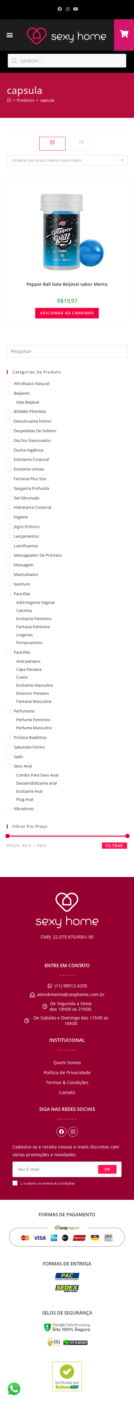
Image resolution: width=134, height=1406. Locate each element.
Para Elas (22, 593)
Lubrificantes (26, 546)
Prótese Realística (30, 737)
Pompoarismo (29, 642)
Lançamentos (26, 536)
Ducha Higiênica (28, 450)
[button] (10, 35)
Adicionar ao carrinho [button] (67, 313)
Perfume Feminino (33, 719)
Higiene (21, 517)
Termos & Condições (67, 1082)
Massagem (24, 565)
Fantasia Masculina (33, 701)
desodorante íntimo (32, 421)
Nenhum (22, 584)
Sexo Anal (23, 766)
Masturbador (26, 574)
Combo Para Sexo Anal (37, 775)
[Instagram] (73, 1132)
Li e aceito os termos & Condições (48, 1183)
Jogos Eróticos (27, 526)
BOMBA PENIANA (30, 411)
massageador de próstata (37, 555)
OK (107, 1169)
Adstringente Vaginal (35, 602)
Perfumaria (24, 711)
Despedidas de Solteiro (35, 431)
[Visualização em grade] (52, 144)
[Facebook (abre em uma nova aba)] (60, 9)
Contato (67, 1092)
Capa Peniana (28, 669)
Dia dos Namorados (32, 440)
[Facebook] (61, 1132)
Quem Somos (67, 1062)
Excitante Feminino (34, 618)
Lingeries (24, 635)
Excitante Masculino (34, 685)
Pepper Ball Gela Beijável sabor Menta (67, 284)
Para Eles (22, 652)
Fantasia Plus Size (30, 478)
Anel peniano (28, 661)
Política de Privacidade (67, 1072)
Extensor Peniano (32, 693)
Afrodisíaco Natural (31, 383)
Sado (18, 756)
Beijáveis (22, 393)
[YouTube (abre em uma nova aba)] (74, 9)
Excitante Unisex (29, 469)
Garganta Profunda (31, 488)
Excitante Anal (29, 791)
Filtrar (114, 845)
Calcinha (24, 610)
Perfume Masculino (34, 728)
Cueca (21, 677)
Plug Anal (24, 799)
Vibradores (24, 808)
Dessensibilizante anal (36, 783)
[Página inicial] (9, 100)
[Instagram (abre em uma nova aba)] (67, 9)
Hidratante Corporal (32, 507)
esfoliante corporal (31, 459)
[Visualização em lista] (82, 144)
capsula (47, 100)
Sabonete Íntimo (29, 747)
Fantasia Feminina (33, 626)
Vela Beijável (27, 402)
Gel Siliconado (27, 498)
